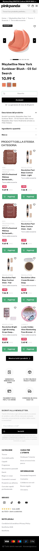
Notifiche (5, 530)
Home (5, 18)
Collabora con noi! (27, 482)
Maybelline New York (17, 18)
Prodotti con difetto (10, 483)
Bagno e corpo (7, 476)
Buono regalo (25, 486)
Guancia (5, 20)
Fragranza (6, 465)
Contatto (24, 479)
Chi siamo (24, 490)
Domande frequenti (28, 475)
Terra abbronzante (18, 20)
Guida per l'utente (27, 457)
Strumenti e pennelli (10, 469)
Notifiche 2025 (7, 527)
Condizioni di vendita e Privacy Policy (16, 523)
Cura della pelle (8, 458)
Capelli (4, 461)
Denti (4, 472)
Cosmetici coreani (9, 479)
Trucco (30, 18)
